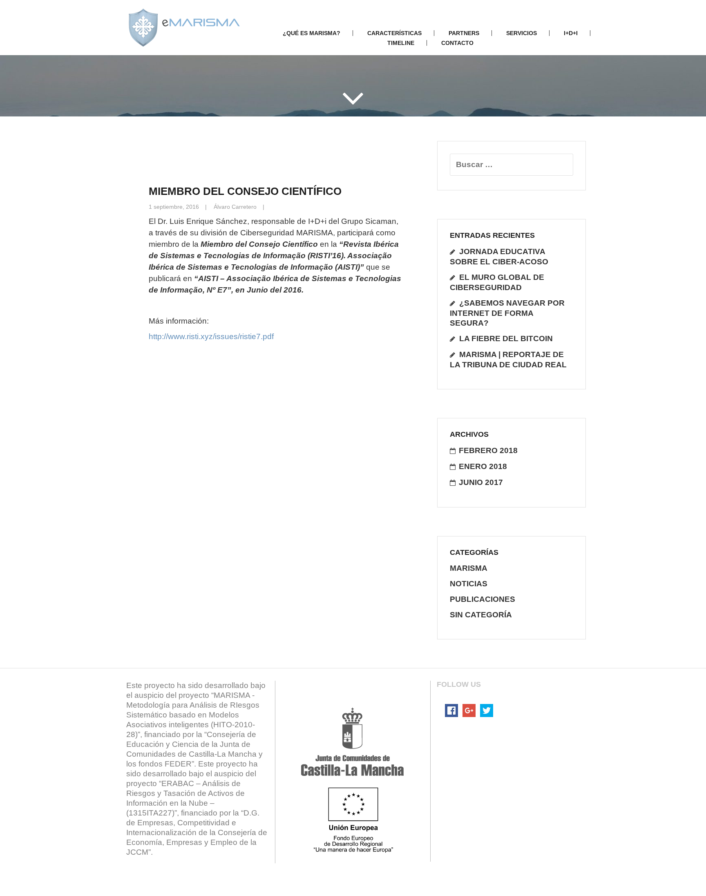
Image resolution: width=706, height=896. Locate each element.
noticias (468, 583)
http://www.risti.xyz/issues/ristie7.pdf (211, 336)
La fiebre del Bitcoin (506, 338)
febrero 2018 (488, 450)
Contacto (457, 43)
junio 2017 (481, 482)
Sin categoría (481, 614)
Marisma (468, 568)
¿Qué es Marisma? (311, 33)
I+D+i (571, 33)
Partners (464, 33)
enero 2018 (483, 466)
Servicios (521, 33)
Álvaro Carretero (235, 206)
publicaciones (482, 599)
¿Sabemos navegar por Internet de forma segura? (507, 313)
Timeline (400, 43)
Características (394, 33)
